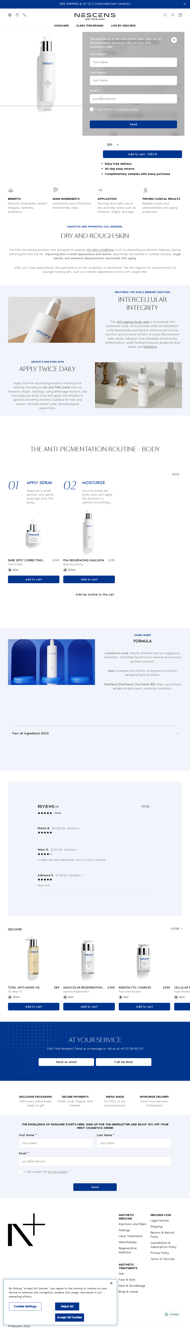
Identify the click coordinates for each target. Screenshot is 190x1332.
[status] (133, 83)
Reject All (67, 1306)
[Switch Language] (10, 15)
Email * (24, 1153)
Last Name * (106, 1135)
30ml (15, 569)
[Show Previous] (5, 110)
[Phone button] (25, 15)
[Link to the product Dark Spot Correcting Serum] (33, 531)
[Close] (174, 40)
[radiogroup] (33, 570)
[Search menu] (165, 15)
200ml (71, 569)
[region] (60, 1302)
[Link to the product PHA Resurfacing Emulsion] (89, 531)
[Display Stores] (17, 15)
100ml (16, 997)
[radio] (10, 570)
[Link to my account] (173, 15)
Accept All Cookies (69, 1317)
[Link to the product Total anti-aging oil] (33, 959)
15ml (125, 997)
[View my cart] (180, 15)
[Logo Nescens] (26, 1253)
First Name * (28, 1135)
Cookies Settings (25, 1306)
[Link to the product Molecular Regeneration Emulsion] (89, 959)
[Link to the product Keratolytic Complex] (144, 959)
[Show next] (181, 474)
